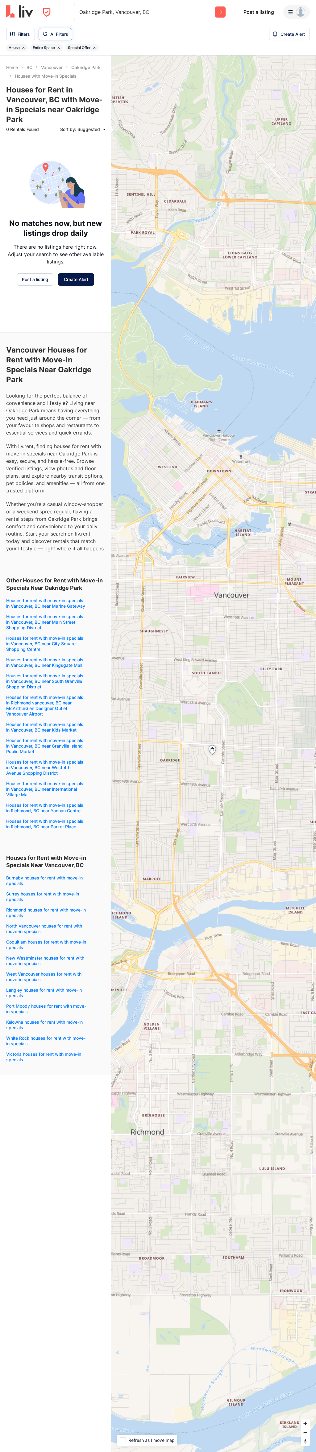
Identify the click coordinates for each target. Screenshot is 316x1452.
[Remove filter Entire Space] (59, 48)
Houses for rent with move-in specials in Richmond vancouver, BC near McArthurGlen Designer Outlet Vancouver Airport (44, 705)
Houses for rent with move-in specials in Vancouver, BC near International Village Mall (44, 789)
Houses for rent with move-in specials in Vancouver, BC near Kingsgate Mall (44, 662)
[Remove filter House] (23, 48)
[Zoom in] (305, 1423)
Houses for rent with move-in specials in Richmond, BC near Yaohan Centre (44, 807)
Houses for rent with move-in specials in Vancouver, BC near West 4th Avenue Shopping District (44, 767)
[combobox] (80, 12)
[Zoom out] (305, 1432)
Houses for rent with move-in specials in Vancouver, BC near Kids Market (44, 727)
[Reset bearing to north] (305, 1441)
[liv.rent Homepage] (19, 12)
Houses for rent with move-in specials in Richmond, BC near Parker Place (44, 823)
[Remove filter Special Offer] (94, 48)
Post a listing (258, 12)
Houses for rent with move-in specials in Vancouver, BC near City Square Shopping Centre (44, 643)
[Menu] (296, 12)
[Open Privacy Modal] (47, 12)
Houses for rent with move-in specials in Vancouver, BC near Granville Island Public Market (44, 746)
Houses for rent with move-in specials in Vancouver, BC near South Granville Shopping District (44, 681)
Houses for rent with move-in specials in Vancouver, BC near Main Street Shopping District (44, 622)
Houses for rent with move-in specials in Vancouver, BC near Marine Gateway (45, 603)
